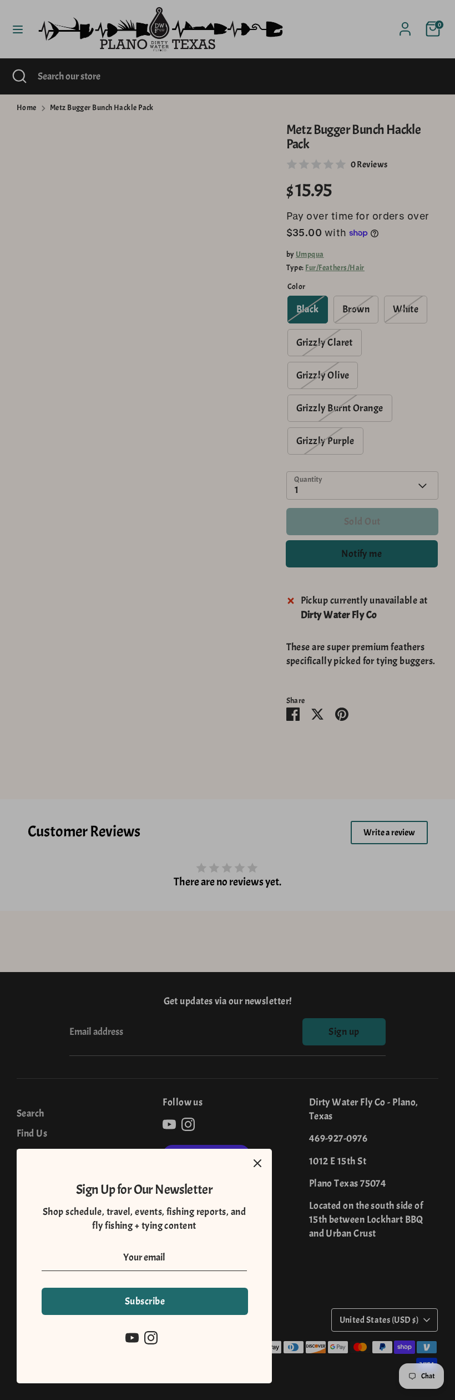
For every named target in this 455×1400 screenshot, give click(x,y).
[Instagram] (151, 1337)
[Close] (257, 1163)
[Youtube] (132, 1337)
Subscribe (145, 1301)
